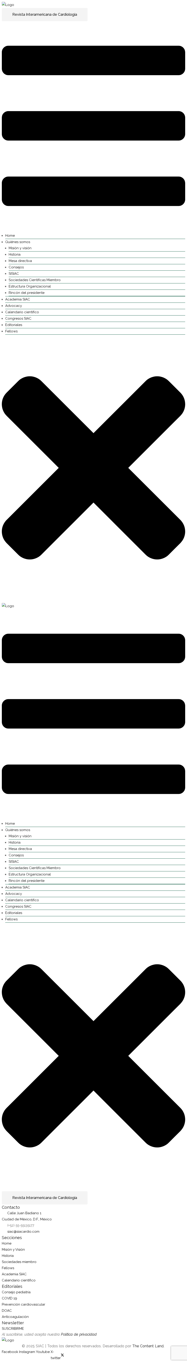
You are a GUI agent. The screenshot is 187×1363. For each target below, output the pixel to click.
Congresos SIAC (18, 318)
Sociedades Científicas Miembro (35, 280)
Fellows (11, 331)
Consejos (16, 267)
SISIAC (14, 274)
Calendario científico (22, 312)
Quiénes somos (17, 242)
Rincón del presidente (26, 293)
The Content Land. (148, 1346)
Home (10, 236)
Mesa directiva (20, 261)
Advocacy (13, 306)
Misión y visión (20, 248)
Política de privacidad (79, 1334)
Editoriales (13, 325)
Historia (15, 254)
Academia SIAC (17, 299)
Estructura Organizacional (30, 286)
